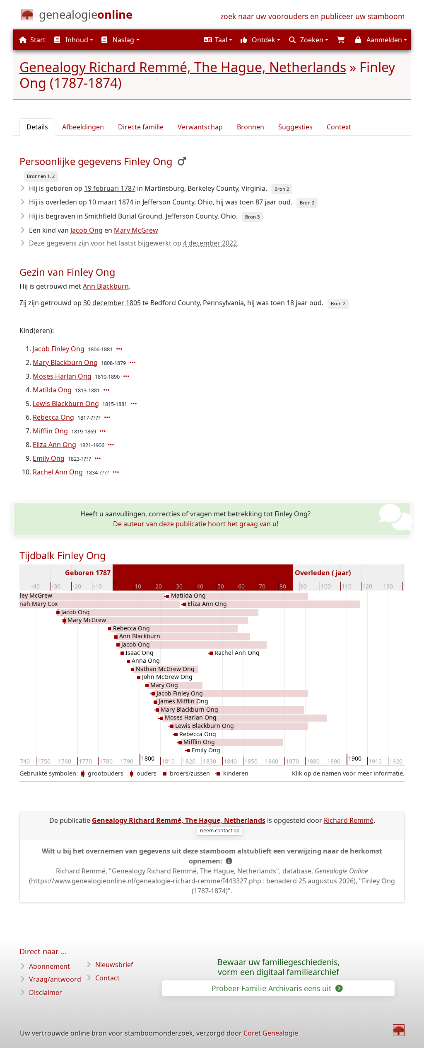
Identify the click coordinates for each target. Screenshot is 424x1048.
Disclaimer (45, 992)
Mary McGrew (136, 230)
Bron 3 (252, 217)
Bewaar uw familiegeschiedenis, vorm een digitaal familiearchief (278, 967)
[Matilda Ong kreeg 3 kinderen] (107, 389)
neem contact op (219, 830)
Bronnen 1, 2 (41, 176)
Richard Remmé (348, 820)
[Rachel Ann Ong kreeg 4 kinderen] (117, 472)
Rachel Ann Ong (58, 472)
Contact (107, 977)
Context (339, 126)
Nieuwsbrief (114, 964)
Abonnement (49, 966)
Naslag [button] (122, 39)
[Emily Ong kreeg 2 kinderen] (98, 458)
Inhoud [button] (76, 39)
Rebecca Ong (53, 417)
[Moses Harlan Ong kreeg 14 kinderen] (127, 376)
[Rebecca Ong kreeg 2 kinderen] (108, 417)
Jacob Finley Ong (58, 348)
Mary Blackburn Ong (65, 362)
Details (37, 126)
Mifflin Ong (50, 430)
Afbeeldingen (83, 126)
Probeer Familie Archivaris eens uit (272, 988)
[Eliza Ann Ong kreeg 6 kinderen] (112, 444)
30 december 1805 (112, 302)
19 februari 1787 (109, 188)
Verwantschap (200, 126)
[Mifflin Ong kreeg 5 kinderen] (103, 430)
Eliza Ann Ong (54, 444)
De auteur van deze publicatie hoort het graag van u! (195, 523)
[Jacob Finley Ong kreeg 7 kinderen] (120, 348)
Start (37, 39)
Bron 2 (282, 189)
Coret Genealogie (270, 1033)
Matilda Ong (52, 389)
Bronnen (250, 126)
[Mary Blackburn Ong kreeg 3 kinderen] (133, 362)
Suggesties (295, 126)
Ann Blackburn (106, 286)
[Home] (399, 1030)
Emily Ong (49, 458)
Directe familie (141, 126)
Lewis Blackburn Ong (66, 403)
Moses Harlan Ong (62, 376)
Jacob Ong (86, 230)
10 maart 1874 (111, 202)
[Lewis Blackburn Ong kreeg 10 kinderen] (134, 403)
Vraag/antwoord (55, 979)
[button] (217, 40)
